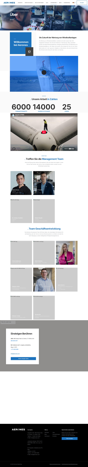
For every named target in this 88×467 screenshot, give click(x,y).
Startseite (47, 432)
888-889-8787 (14, 340)
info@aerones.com (15, 353)
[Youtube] (17, 432)
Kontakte (55, 436)
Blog (46, 434)
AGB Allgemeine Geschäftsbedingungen (70, 464)
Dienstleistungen (56, 434)
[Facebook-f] (20, 432)
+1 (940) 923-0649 (35, 436)
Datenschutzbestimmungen (55, 464)
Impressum (47, 436)
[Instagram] (23, 432)
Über (54, 432)
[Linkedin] (14, 432)
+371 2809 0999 (14, 349)
